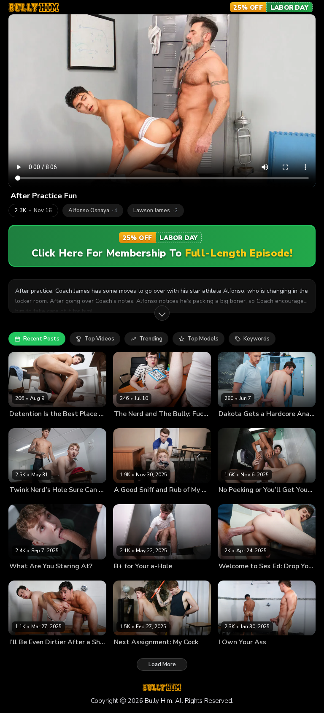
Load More (162, 664)
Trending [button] (150, 339)
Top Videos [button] (99, 339)
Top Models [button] (203, 339)
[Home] (33, 7)
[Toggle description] (162, 313)
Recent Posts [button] (41, 339)
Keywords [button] (256, 339)
